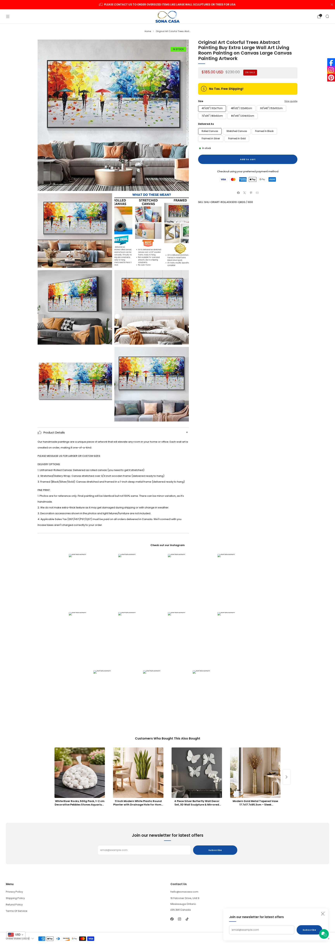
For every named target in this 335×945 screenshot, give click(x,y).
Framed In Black (264, 131)
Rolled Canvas (210, 131)
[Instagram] (331, 70)
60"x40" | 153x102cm (271, 108)
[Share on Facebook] (238, 193)
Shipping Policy (15, 898)
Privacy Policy (14, 892)
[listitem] (167, 4)
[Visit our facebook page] (172, 919)
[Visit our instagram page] (179, 919)
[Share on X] (245, 193)
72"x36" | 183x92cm (212, 115)
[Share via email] (257, 193)
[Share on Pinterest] (251, 193)
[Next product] (286, 777)
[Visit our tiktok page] (187, 919)
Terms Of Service (16, 911)
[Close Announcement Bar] (332, 4)
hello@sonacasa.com (184, 892)
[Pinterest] (331, 77)
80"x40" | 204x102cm (242, 115)
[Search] (327, 16)
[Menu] (8, 16)
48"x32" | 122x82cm (241, 108)
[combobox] (15, 935)
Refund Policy (14, 904)
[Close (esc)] (323, 914)
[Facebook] (331, 62)
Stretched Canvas (236, 131)
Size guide (290, 101)
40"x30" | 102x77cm (212, 108)
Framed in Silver (211, 138)
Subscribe (309, 929)
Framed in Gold (237, 138)
